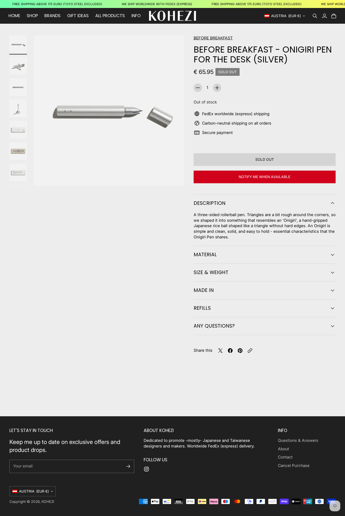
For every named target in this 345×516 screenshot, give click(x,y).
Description (210, 203)
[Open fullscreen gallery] (175, 177)
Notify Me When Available (264, 177)
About (283, 449)
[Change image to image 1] (18, 44)
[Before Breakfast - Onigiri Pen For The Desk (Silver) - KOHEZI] (109, 110)
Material (205, 254)
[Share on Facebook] (230, 350)
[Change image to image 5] (18, 129)
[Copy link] (250, 350)
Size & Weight (211, 272)
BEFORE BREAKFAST (213, 38)
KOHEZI (48, 501)
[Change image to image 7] (18, 172)
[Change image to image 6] (18, 151)
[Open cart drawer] (333, 16)
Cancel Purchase (294, 465)
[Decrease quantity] (198, 88)
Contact (285, 457)
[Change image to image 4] (18, 108)
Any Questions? (214, 325)
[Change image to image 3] (18, 87)
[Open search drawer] (315, 16)
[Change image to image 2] (18, 65)
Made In (204, 290)
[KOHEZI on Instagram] (146, 469)
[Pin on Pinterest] (240, 350)
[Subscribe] (128, 466)
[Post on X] (220, 350)
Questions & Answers (298, 440)
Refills (202, 308)
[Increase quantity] (217, 88)
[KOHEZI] (172, 16)
